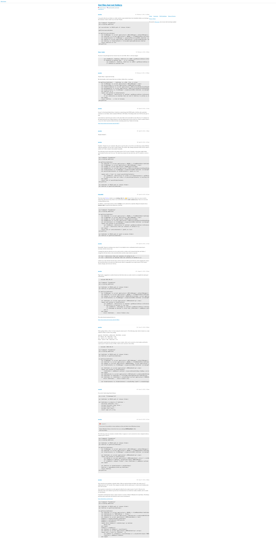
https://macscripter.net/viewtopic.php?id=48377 (108, 123)
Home (150, 16)
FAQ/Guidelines (163, 16)
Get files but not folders (110, 5)
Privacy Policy (152, 18)
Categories (155, 16)
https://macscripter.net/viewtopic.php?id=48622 (108, 319)
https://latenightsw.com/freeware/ (105, 498)
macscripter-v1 (101, 9)
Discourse (157, 22)
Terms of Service (172, 16)
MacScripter (3, 1)
